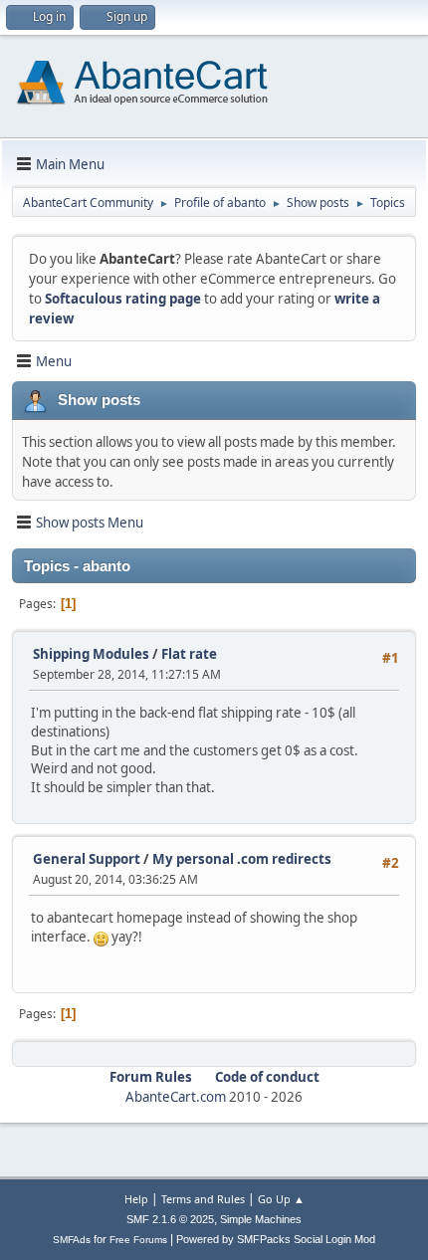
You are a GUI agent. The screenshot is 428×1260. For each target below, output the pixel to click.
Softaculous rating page (123, 299)
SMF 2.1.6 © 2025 (170, 1219)
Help (136, 1198)
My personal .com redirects (241, 859)
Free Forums (138, 1239)
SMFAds (72, 1239)
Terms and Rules (203, 1198)
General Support (86, 859)
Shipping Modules (91, 654)
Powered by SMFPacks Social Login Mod (275, 1239)
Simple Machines (261, 1219)
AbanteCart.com (175, 1097)
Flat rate (189, 654)
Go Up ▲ (281, 1198)
